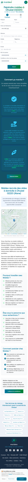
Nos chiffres (9, 460)
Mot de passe (4, 52)
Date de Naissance (6, 25)
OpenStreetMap (14, 233)
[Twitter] (18, 450)
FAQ (8, 455)
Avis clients (5, 457)
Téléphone (17, 39)
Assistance (23, 457)
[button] (14, 220)
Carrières (16, 460)
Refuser (3, 478)
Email (2, 46)
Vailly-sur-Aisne (19, 415)
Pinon (20, 425)
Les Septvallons (9, 411)
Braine (21, 411)
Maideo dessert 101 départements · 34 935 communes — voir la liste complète (14, 465)
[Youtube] (7, 450)
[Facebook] (10, 450)
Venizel (6, 422)
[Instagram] (14, 450)
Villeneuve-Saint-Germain (14, 429)
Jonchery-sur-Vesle (19, 422)
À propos (3, 455)
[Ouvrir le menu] (25, 2)
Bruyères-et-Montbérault (14, 433)
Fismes (7, 415)
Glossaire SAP (14, 455)
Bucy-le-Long (18, 418)
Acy (7, 418)
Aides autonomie (14, 457)
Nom (15, 19)
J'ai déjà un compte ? (14, 11)
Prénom (3, 19)
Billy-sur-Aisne (9, 425)
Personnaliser (11, 478)
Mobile (2, 39)
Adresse (3, 33)
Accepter (22, 478)
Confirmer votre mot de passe (9, 58)
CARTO (24, 233)
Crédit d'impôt (23, 455)
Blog (21, 460)
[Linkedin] (21, 450)
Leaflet (7, 233)
